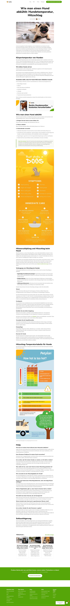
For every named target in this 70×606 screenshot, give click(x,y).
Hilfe (34, 1)
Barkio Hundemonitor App (42, 263)
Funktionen (43, 594)
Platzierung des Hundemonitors (32, 592)
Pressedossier (20, 597)
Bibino (54, 592)
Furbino (54, 595)
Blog (30, 1)
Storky (54, 597)
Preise (38, 1)
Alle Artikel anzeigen (49, 534)
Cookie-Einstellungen (45, 596)
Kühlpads (34, 316)
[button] (34, 1)
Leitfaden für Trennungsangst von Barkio (22, 594)
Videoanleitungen (44, 592)
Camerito (54, 594)
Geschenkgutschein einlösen (10, 597)
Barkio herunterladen (10, 591)
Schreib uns (43, 597)
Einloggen (42, 1)
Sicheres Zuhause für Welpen (33, 595)
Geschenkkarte (9, 599)
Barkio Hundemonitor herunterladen (54, 1)
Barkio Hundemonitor (22, 591)
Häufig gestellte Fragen (45, 591)
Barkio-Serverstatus (10, 602)
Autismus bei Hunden (33, 598)
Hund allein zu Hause (33, 597)
